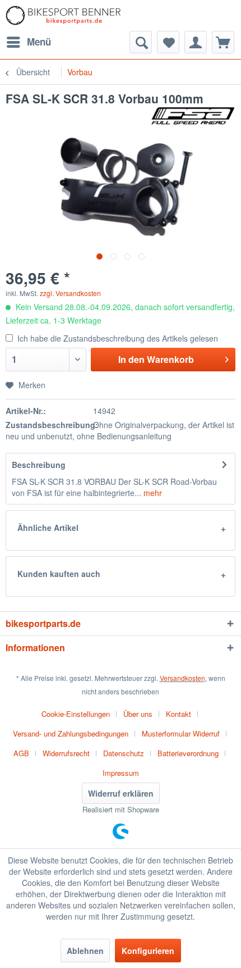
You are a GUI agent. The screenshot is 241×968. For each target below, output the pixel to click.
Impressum (121, 772)
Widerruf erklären (121, 793)
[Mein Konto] (195, 42)
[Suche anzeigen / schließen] (140, 42)
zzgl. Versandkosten (70, 293)
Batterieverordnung (188, 753)
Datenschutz (123, 753)
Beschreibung (39, 464)
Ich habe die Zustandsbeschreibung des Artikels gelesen (117, 338)
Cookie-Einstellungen (75, 713)
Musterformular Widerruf (181, 733)
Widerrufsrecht (66, 753)
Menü (39, 41)
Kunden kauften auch (58, 573)
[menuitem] (28, 42)
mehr (151, 492)
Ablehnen (85, 950)
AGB (21, 753)
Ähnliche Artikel (47, 527)
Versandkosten (182, 678)
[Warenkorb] (223, 42)
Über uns (137, 713)
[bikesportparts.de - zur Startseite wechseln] (63, 15)
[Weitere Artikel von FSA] (192, 116)
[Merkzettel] (168, 42)
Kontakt (178, 713)
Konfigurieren (148, 950)
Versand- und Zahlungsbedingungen (70, 733)
